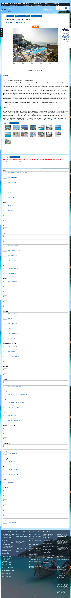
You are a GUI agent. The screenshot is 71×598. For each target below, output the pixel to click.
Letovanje (10, 16)
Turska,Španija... (38, 3)
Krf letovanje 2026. (36, 16)
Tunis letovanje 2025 (47, 554)
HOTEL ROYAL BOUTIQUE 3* (13, 509)
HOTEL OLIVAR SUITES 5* (12, 323)
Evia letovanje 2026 (6, 555)
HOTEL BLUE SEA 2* (11, 361)
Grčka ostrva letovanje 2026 (7, 549)
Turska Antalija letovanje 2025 (8, 570)
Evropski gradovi (27, 3)
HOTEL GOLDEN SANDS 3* (12, 346)
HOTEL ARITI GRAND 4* (12, 514)
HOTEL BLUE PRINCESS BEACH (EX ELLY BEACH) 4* (17, 394)
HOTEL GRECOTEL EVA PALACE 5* (14, 474)
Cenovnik (35, 26)
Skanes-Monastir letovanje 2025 (49, 561)
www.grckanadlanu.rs (61, 579)
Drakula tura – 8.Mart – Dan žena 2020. (34, 564)
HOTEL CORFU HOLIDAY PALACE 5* (14, 420)
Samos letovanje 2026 (6, 562)
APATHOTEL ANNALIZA (12, 220)
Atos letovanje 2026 (6, 540)
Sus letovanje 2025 (46, 559)
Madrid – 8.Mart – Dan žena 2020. (34, 557)
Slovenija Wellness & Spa (48, 534)
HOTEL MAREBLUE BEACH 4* (13, 461)
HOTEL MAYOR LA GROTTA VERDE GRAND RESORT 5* (18, 445)
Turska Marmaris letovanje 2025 (8, 573)
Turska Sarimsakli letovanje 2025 (7, 578)
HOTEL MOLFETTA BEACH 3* (13, 260)
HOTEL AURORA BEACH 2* (12, 428)
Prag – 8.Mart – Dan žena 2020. (35, 540)
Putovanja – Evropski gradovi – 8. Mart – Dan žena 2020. (35, 535)
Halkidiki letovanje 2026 (6, 535)
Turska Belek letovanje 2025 (7, 568)
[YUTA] (65, 31)
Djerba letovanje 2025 (47, 564)
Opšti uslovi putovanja (61, 575)
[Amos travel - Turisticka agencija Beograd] (65, 34)
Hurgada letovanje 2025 (47, 543)
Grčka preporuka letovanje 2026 (8, 534)
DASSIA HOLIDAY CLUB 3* (12, 177)
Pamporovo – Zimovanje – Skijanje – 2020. (21, 542)
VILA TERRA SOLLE (11, 215)
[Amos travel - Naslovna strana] (6, 11)
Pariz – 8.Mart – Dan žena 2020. (35, 544)
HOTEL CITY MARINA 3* (12, 495)
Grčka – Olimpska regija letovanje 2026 (6, 545)
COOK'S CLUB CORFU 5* (12, 255)
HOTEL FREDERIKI (11, 351)
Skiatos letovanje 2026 (6, 550)
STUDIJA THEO (10, 205)
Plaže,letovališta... (48, 5)
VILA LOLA (9, 187)
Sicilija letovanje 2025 (47, 551)
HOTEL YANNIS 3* (11, 210)
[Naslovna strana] (5, 16)
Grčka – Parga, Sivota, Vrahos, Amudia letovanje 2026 (8, 547)
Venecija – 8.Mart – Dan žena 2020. (34, 555)
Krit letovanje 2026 (5, 559)
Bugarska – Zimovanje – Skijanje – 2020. (20, 535)
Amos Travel (5, 3)
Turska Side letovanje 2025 (7, 575)
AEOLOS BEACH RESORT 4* (13, 268)
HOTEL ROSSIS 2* (11, 328)
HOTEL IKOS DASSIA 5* (12, 182)
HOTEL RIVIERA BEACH (12, 291)
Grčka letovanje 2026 (15, 3)
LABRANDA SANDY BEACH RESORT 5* (15, 356)
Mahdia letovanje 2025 (47, 562)
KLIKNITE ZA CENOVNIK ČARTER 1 (10, 164)
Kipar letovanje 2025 (47, 548)
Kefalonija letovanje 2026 (7, 558)
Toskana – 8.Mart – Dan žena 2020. (34, 560)
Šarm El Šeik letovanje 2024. (48, 545)
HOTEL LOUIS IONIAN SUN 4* (13, 281)
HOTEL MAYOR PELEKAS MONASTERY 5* (15, 386)
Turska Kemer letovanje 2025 (7, 567)
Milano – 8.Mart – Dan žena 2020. (34, 551)
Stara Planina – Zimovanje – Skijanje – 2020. (21, 551)
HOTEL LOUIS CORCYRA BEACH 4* (14, 250)
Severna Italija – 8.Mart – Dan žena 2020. (35, 549)
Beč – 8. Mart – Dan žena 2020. (35, 536)
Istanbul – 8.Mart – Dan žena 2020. (34, 542)
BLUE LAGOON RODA (12, 522)
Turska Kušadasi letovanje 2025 (8, 576)
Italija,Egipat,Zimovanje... (38, 5)
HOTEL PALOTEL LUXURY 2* (13, 245)
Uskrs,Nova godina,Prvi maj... (27, 5)
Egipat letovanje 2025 (47, 541)
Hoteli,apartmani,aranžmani (14, 5)
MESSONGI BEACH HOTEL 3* (13, 313)
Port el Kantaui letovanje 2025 (48, 555)
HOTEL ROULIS (10, 318)
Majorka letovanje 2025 (47, 538)
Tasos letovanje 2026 (6, 552)
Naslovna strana (4, 5)
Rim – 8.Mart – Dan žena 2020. (35, 553)
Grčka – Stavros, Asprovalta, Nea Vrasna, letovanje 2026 (7, 542)
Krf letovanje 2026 (5, 553)
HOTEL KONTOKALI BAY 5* (12, 415)
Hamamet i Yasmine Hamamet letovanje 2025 (48, 558)
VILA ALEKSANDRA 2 (11, 197)
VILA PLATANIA (10, 192)
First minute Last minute (56, 4)
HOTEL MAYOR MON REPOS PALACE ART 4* (16, 490)
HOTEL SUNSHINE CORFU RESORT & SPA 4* (16, 402)
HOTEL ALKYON (11, 482)
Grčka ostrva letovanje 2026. (22, 16)
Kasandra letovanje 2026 (7, 538)
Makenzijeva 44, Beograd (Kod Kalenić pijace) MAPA (66, 37)
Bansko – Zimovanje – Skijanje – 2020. (21, 537)
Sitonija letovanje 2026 (6, 537)
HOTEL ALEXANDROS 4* (12, 273)
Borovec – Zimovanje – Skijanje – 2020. (22, 539)
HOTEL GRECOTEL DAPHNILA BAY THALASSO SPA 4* (17, 172)
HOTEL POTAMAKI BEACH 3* (13, 286)
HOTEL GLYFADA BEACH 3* (13, 381)
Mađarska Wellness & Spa (48, 535)
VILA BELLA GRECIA (11, 338)
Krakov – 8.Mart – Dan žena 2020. (34, 546)
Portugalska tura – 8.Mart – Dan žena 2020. (35, 567)
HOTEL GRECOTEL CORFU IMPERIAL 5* (15, 469)
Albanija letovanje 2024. (47, 552)
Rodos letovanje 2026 (6, 561)
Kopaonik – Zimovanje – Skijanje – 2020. (20, 546)
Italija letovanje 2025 (47, 549)
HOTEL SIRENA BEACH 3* (12, 235)
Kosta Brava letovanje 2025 (48, 540)
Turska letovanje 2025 (6, 564)
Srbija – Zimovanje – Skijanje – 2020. (22, 544)
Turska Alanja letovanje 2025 (7, 565)
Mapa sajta (58, 9)
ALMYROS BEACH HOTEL (12, 453)
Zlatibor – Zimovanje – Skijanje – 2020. (21, 549)
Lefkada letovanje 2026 (6, 556)
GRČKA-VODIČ (48, 3)
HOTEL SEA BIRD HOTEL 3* (13, 333)
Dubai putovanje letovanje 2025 (49, 546)
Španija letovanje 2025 (47, 537)
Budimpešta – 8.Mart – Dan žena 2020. (34, 539)
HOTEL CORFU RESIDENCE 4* (13, 407)
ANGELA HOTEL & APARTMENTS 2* (14, 240)
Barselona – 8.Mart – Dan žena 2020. (35, 562)
